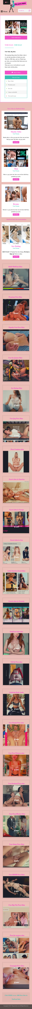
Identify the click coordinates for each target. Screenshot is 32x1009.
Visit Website (16, 134)
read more (16, 142)
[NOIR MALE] (16, 27)
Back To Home (17, 72)
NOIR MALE (18, 45)
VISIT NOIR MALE (16, 37)
